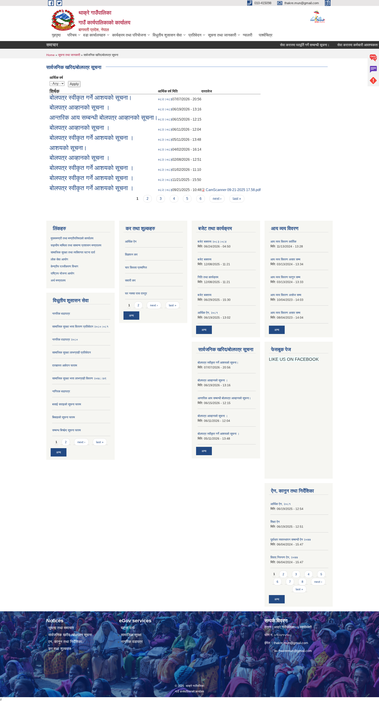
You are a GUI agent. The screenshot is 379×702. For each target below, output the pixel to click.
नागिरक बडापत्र (61, 391)
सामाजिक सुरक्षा (131, 635)
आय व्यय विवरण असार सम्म (285, 259)
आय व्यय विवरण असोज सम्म (285, 295)
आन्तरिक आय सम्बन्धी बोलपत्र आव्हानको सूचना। (104, 117)
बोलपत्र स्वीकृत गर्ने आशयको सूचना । (92, 137)
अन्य (58, 452)
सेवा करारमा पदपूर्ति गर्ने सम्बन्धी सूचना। (293, 45)
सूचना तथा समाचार (61, 628)
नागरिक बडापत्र (61, 313)
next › (217, 198)
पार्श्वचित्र (265, 35)
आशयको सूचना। (68, 147)
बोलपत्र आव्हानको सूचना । (80, 107)
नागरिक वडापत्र (132, 642)
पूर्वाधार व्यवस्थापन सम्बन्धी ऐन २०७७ (290, 539)
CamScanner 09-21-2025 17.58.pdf (233, 190)
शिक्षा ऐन (275, 521)
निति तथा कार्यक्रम (208, 277)
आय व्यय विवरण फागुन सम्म (285, 277)
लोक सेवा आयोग (60, 259)
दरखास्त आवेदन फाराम (64, 365)
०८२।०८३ (165, 99)
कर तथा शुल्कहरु (59, 649)
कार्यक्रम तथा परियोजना (129, 35)
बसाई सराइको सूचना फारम (66, 404)
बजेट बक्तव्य (204, 259)
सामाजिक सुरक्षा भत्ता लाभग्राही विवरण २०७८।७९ (79, 378)
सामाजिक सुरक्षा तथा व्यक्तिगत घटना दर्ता (73, 252)
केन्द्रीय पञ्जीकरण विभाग (64, 266)
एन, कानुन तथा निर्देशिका (65, 642)
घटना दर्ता (127, 628)
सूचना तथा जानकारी (222, 35)
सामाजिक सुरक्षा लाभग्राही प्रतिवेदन (71, 352)
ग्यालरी (247, 35)
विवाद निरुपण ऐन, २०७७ (284, 557)
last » (237, 198)
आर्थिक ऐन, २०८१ (208, 312)
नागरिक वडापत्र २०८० (65, 339)
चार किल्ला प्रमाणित (136, 267)
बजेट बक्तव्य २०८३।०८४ (212, 241)
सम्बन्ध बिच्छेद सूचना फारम (66, 430)
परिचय (72, 35)
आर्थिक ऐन (130, 241)
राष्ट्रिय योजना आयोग (62, 273)
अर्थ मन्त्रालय (58, 280)
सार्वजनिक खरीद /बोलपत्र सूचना (70, 635)
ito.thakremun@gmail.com (293, 651)
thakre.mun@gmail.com (291, 643)
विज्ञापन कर (131, 254)
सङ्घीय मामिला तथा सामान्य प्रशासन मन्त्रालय (76, 245)
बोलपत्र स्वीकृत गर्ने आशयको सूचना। (91, 97)
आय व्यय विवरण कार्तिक (283, 241)
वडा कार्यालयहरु (94, 35)
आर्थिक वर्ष (56, 77)
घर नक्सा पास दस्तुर (136, 293)
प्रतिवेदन (194, 35)
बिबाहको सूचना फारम (63, 417)
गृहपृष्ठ (56, 35)
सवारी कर (130, 280)
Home (50, 55)
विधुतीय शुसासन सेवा (167, 35)
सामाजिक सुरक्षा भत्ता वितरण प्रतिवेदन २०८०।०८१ (80, 326)
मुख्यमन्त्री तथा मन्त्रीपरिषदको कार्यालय (72, 238)
